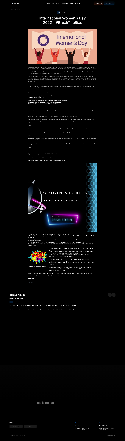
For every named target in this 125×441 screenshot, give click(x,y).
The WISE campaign (33, 234)
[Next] (113, 295)
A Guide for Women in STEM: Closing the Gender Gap (41, 273)
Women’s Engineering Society (35, 239)
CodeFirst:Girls (52, 248)
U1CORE (113, 435)
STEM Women (52, 259)
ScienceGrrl (31, 243)
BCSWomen (52, 254)
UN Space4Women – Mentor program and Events (40, 157)
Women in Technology (33, 242)
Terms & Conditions (14, 435)
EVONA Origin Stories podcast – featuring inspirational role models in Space (46, 160)
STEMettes (30, 236)
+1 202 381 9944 (79, 425)
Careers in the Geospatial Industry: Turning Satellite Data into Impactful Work (43, 305)
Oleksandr (30, 282)
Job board (65, 3)
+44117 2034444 (103, 425)
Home (48, 3)
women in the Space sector (56, 76)
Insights (77, 3)
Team (71, 3)
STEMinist (51, 262)
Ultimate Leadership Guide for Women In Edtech (60, 267)
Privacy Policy (23, 435)
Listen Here (30, 125)
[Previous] (110, 295)
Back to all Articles (15, 9)
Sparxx (51, 251)
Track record (56, 3)
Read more (42, 298)
